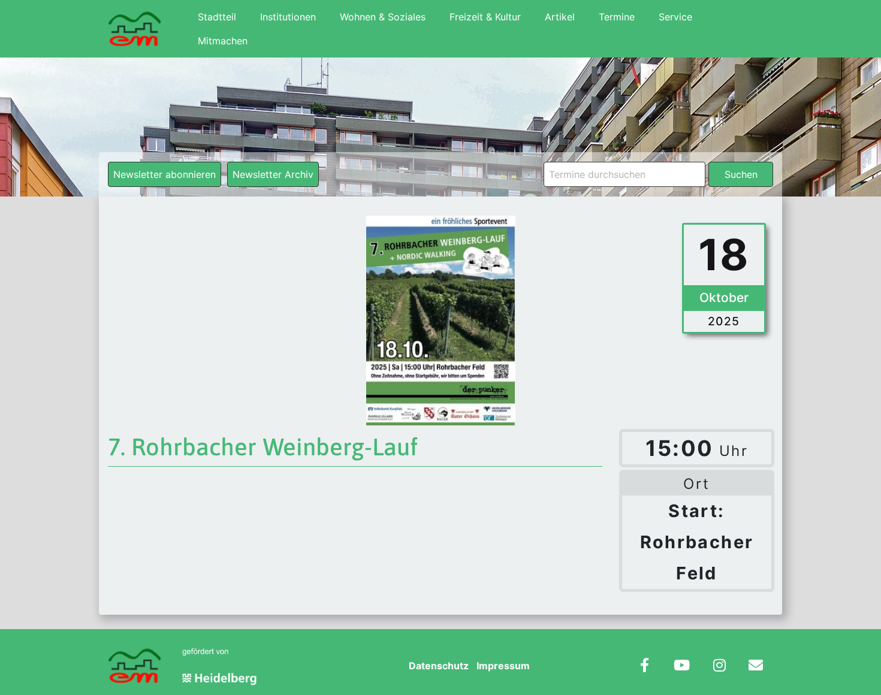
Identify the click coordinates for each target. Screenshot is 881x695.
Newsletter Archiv (273, 174)
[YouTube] (682, 666)
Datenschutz (439, 666)
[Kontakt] (756, 666)
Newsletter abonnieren (164, 174)
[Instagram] (719, 666)
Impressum (503, 666)
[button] (26, 668)
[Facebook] (644, 666)
